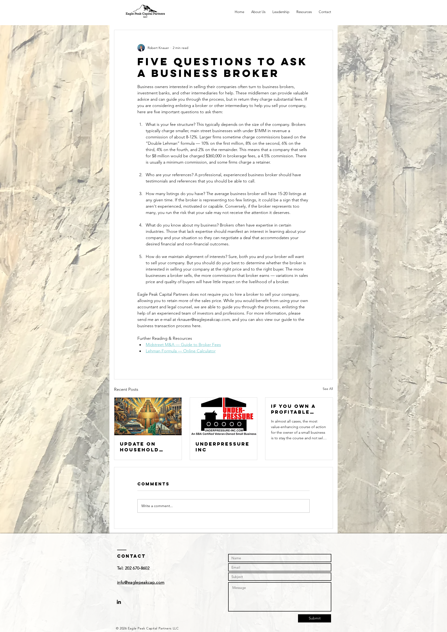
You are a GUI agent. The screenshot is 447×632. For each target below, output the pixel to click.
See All (328, 389)
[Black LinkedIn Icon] (119, 602)
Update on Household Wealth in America (139, 447)
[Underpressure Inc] (223, 416)
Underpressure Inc (223, 447)
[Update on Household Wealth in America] (148, 416)
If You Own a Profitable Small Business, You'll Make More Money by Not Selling (297, 409)
